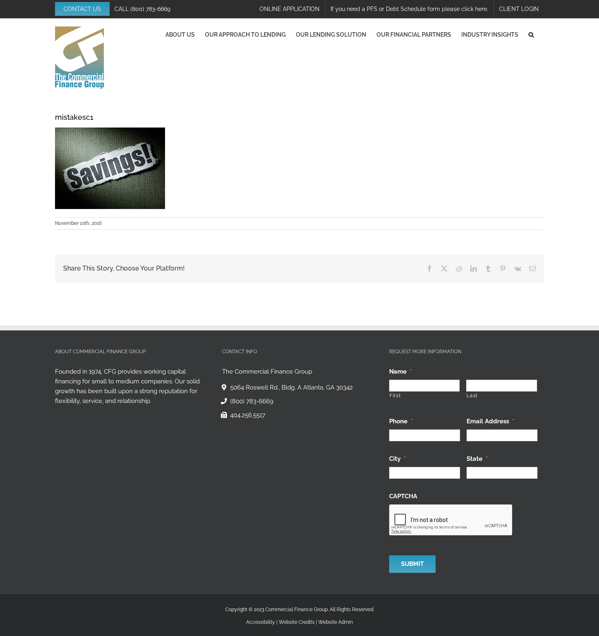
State (477, 458)
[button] (531, 34)
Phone (401, 421)
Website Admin (335, 622)
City (397, 458)
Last (472, 395)
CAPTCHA (403, 496)
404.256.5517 (247, 415)
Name (400, 371)
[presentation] (451, 520)
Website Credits (297, 622)
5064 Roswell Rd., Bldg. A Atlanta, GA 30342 (291, 387)
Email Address (490, 421)
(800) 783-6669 (150, 9)
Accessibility (260, 622)
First (395, 395)
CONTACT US (82, 9)
